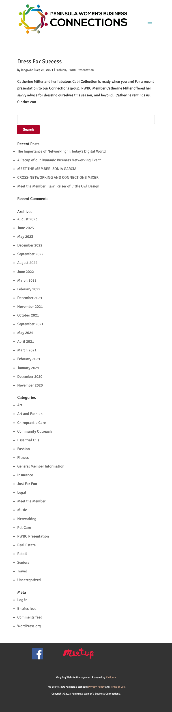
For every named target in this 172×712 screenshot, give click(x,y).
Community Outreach (34, 431)
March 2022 (27, 280)
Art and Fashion (30, 413)
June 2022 (25, 271)
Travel (22, 571)
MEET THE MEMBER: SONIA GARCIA (46, 168)
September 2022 (30, 254)
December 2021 (29, 297)
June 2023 (25, 227)
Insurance (25, 475)
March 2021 (27, 350)
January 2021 (28, 368)
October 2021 (28, 315)
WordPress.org (29, 626)
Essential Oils (28, 440)
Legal (21, 492)
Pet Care (24, 527)
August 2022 (27, 262)
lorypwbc (27, 70)
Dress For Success (39, 61)
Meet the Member (31, 501)
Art (19, 405)
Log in (22, 599)
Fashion (61, 70)
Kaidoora (111, 677)
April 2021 (25, 341)
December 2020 (29, 376)
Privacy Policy (96, 687)
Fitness (23, 457)
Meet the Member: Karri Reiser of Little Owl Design (58, 186)
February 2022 (28, 289)
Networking (26, 518)
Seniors (23, 562)
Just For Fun (27, 483)
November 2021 (30, 306)
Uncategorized (29, 580)
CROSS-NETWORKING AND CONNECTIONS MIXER (58, 177)
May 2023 (25, 236)
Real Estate (26, 545)
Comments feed (29, 617)
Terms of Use (117, 687)
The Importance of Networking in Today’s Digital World (61, 151)
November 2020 (30, 385)
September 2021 (30, 324)
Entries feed (27, 608)
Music (22, 510)
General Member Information (40, 466)
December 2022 (29, 245)
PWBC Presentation (81, 70)
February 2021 (28, 359)
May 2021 (25, 332)
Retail (22, 553)
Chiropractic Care (31, 422)
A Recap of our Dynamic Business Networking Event (59, 160)
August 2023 (27, 219)
